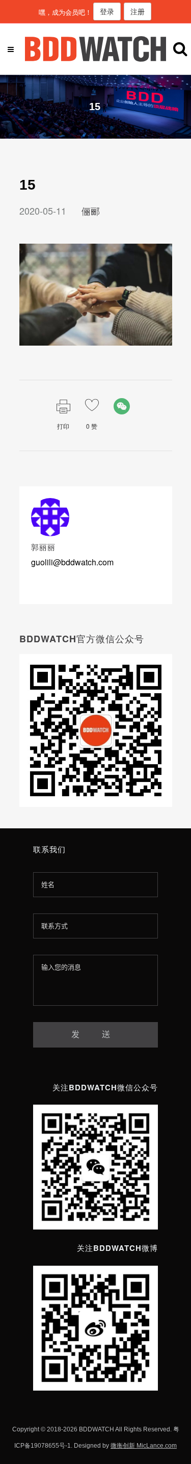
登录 (107, 11)
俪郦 (90, 210)
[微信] (122, 406)
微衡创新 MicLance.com (144, 1445)
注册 (137, 11)
